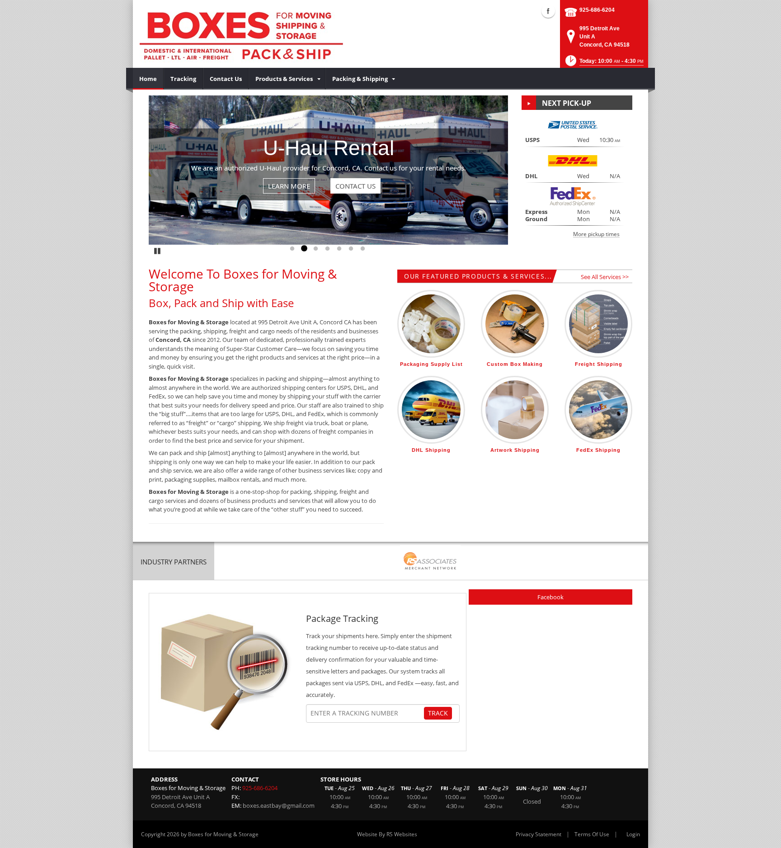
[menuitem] (148, 79)
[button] (604, 63)
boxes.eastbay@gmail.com (279, 805)
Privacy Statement (538, 834)
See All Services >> (605, 277)
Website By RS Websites (387, 834)
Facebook (550, 597)
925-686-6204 (597, 10)
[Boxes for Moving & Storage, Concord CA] (241, 34)
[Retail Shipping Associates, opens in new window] (430, 562)
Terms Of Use (591, 834)
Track (438, 713)
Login (633, 834)
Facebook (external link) (548, 11)
